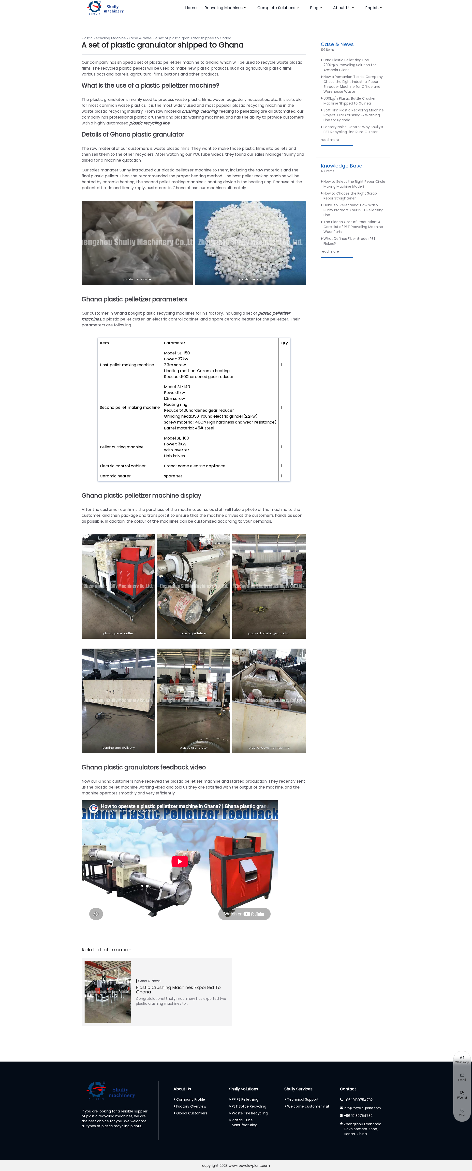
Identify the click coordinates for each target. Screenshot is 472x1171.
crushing (190, 111)
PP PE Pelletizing (245, 1099)
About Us (342, 8)
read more (330, 139)
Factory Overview (191, 1106)
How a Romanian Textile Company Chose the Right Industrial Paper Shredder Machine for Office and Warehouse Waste (353, 84)
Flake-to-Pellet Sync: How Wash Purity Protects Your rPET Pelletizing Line (354, 210)
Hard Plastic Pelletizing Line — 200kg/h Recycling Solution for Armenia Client (350, 65)
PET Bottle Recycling (249, 1106)
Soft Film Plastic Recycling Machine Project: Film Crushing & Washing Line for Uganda (354, 115)
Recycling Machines (224, 8)
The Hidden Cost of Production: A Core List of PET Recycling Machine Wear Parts (353, 226)
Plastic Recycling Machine (104, 38)
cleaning (208, 111)
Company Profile (190, 1099)
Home (191, 8)
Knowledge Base (341, 165)
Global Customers (191, 1113)
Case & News (140, 38)
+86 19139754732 (358, 1099)
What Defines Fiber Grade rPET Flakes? (350, 241)
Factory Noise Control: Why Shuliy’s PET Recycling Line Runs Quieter (353, 129)
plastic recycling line (149, 123)
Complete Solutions (276, 8)
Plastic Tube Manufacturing (244, 1122)
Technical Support (303, 1099)
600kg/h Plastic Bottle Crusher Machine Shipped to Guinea (350, 101)
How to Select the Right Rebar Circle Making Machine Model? (354, 184)
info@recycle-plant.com (362, 1108)
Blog (314, 8)
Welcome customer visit (308, 1106)
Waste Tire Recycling (250, 1113)
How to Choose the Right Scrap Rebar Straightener (350, 196)
